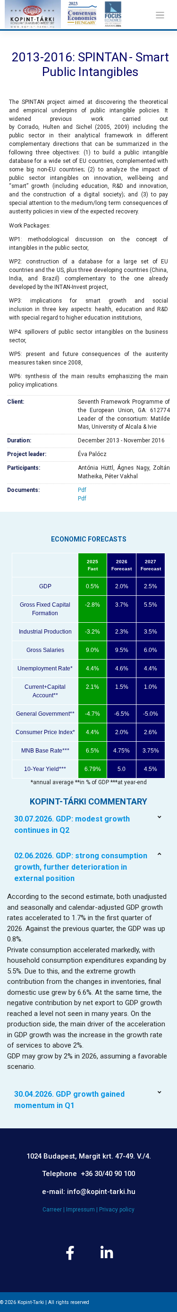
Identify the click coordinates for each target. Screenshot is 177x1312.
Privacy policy (117, 1209)
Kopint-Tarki (30, 1302)
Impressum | (82, 1209)
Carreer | (54, 1209)
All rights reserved (68, 1302)
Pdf (82, 490)
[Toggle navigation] (160, 15)
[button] (88, 824)
